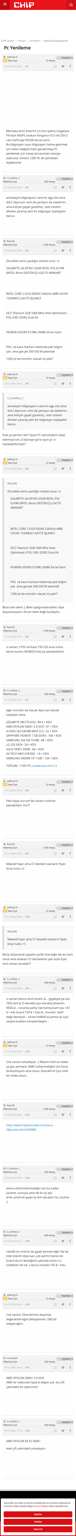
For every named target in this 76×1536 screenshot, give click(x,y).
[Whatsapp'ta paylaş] (55, 66)
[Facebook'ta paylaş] (70, 66)
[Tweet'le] (62, 66)
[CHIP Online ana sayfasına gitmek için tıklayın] (24, 6)
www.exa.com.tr (44, 766)
